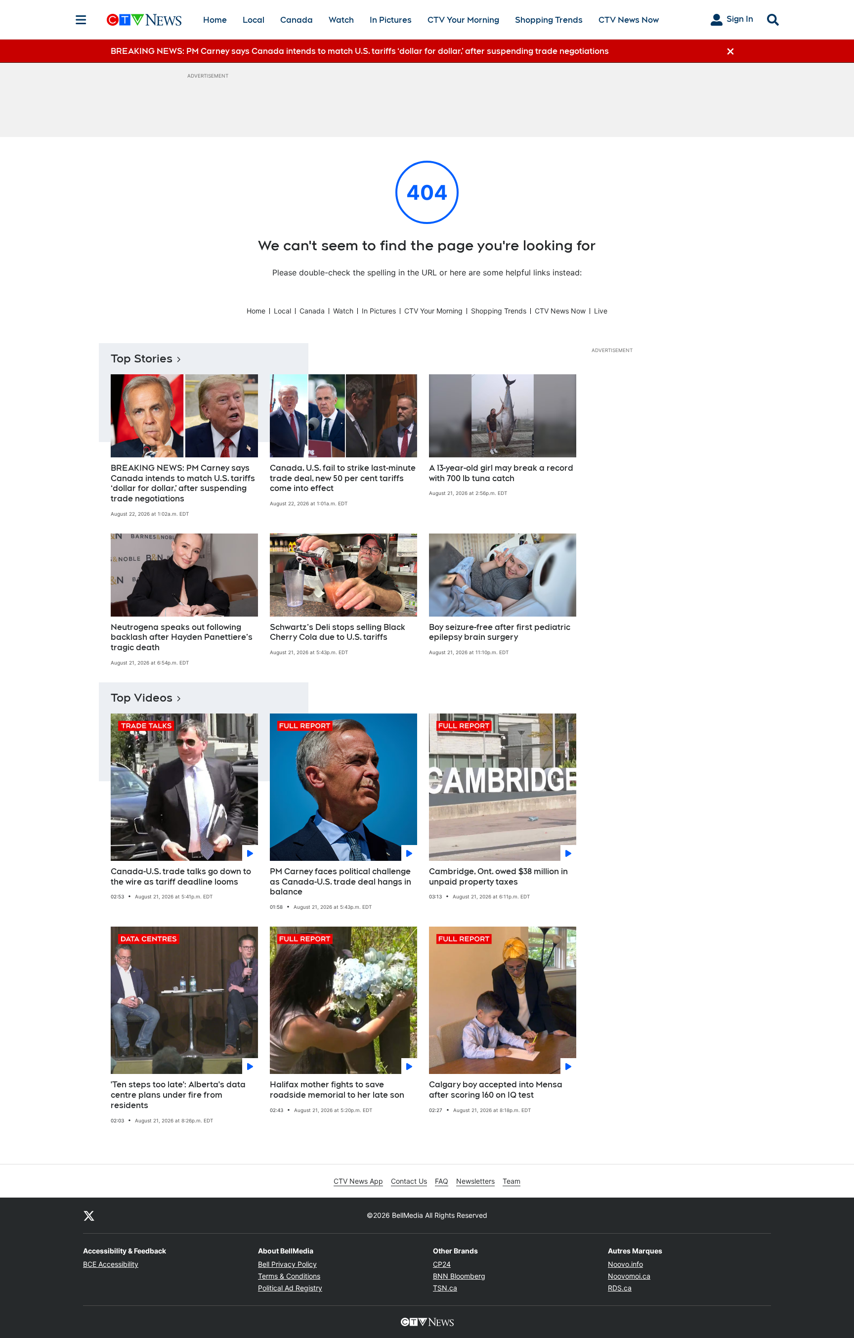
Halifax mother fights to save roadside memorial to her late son (337, 1090)
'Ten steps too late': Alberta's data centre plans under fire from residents (178, 1095)
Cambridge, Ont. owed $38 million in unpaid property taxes (498, 877)
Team (511, 1181)
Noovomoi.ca (629, 1276)
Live (600, 311)
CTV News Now (628, 20)
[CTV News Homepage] (144, 20)
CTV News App (358, 1181)
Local (253, 20)
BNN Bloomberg (459, 1276)
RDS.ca (620, 1288)
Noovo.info (625, 1264)
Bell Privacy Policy (287, 1264)
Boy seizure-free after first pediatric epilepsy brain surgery (499, 632)
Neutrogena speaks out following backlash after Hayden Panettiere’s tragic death (182, 638)
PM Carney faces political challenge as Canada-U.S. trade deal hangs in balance (340, 882)
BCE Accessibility (110, 1264)
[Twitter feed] (89, 1215)
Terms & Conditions (289, 1276)
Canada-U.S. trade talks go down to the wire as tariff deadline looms (181, 877)
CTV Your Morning (463, 20)
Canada (296, 20)
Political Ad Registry (290, 1288)
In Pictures (391, 20)
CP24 (442, 1264)
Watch (341, 20)
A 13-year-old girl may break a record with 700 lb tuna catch (501, 473)
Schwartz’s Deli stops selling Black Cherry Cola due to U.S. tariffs (337, 632)
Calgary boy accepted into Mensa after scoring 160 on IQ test (495, 1090)
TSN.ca (445, 1288)
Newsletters (475, 1181)
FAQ (441, 1181)
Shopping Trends (549, 20)
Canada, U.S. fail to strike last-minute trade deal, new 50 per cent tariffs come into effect (343, 478)
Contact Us (409, 1181)
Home (215, 20)
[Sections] (81, 20)
